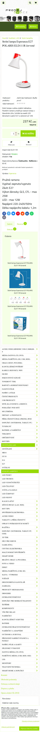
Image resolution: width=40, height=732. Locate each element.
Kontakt (4, 675)
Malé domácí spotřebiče (13, 552)
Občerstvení (8, 437)
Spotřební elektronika (13, 512)
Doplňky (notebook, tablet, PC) (17, 422)
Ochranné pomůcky (11, 597)
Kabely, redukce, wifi (12, 370)
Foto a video (8, 563)
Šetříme (5, 604)
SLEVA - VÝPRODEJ (10, 575)
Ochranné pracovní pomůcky (16, 627)
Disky (4, 567)
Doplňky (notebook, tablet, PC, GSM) (17, 532)
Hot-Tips (5, 441)
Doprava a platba (7, 688)
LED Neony (7, 497)
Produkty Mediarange (13, 589)
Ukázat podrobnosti (8, 727)
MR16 (4, 452)
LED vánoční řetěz (11, 482)
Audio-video (7, 516)
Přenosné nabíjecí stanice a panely (15, 639)
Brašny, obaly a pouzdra (14, 560)
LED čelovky (8, 486)
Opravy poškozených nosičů (15, 523)
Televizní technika (11, 667)
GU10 (4, 456)
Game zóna (7, 545)
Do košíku (29, 133)
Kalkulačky (8, 501)
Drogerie (6, 593)
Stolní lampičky (10, 471)
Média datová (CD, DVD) (13, 355)
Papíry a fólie (8, 393)
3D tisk (5, 537)
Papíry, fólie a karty (12, 644)
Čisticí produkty (10, 396)
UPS (3, 659)
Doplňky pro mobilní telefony (16, 601)
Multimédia (7, 411)
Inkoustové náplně (11, 378)
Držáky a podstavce (11, 415)
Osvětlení (7, 449)
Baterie (5, 623)
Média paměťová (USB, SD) (13, 571)
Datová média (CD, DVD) (13, 652)
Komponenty (8, 608)
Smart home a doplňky (13, 670)
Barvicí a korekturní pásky (15, 385)
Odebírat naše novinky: (10, 703)
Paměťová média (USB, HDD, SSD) (16, 656)
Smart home (7, 556)
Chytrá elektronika (12, 548)
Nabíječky (7, 616)
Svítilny (6, 467)
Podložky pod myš (11, 408)
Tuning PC (6, 426)
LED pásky (7, 475)
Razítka (6, 527)
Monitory (6, 663)
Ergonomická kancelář (13, 582)
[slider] (21, 103)
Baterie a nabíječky (11, 430)
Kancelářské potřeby (12, 366)
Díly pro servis (9, 541)
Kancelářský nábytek (13, 619)
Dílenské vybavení (11, 648)
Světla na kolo (9, 490)
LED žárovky (8, 494)
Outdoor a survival (11, 634)
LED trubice (7, 479)
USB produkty (8, 400)
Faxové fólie (8, 389)
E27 (3, 464)
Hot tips (6, 508)
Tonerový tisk (9, 381)
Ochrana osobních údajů (10, 684)
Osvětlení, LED (9, 445)
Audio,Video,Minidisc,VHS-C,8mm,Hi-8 (18, 350)
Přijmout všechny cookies (29, 728)
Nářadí (5, 578)
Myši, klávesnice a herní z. (14, 404)
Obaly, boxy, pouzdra (12, 363)
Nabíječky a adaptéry (12, 631)
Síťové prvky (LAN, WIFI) (13, 505)
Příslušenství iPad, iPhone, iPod (17, 419)
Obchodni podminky (9, 679)
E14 (3, 460)
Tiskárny (6, 434)
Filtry (5, 374)
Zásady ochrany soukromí (30, 721)
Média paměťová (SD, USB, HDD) (16, 359)
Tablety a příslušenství (13, 520)
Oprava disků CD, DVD (10, 693)
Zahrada (6, 586)
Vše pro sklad (8, 612)
